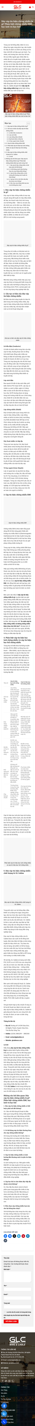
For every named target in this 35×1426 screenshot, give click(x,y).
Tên (5, 1285)
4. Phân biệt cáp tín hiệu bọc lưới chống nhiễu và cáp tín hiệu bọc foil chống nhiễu (17, 148)
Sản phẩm (4, 1393)
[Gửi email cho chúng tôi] (9, 1381)
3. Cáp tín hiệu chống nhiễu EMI (15, 143)
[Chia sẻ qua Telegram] (19, 1236)
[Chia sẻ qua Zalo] (10, 1236)
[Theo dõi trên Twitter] (6, 1381)
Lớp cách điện (13, 135)
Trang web (7, 1303)
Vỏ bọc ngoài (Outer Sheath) (16, 141)
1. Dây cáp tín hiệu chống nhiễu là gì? (17, 126)
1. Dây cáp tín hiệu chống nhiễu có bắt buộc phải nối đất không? (19, 166)
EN (19, 2)
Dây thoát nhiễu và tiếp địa (16, 139)
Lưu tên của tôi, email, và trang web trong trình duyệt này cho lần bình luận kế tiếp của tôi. (17, 1314)
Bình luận (7, 1269)
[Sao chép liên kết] (5, 1240)
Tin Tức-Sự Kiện (6, 1399)
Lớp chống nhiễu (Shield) (15, 137)
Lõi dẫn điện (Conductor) (15, 133)
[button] (2, 7)
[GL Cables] (17, 7)
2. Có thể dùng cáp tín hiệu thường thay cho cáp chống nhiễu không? (18, 170)
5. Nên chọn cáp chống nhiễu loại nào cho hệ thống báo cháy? (19, 184)
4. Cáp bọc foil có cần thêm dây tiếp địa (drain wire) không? (18, 180)
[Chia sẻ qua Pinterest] (23, 1236)
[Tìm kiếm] (33, 7)
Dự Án (3, 1396)
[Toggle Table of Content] (27, 123)
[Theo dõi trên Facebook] (2, 1381)
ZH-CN (16, 2)
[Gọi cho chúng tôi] (12, 1381)
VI (20, 2)
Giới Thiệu (4, 1390)
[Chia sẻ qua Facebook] (5, 1236)
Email (6, 1294)
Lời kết (11, 156)
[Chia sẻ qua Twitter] (14, 1236)
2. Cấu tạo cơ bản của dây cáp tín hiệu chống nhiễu (17, 130)
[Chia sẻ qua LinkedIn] (28, 1236)
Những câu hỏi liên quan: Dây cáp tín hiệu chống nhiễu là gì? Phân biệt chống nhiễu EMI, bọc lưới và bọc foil (17, 161)
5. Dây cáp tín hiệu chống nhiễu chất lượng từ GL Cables (16, 153)
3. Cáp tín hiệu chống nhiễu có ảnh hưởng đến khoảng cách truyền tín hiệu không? (18, 175)
